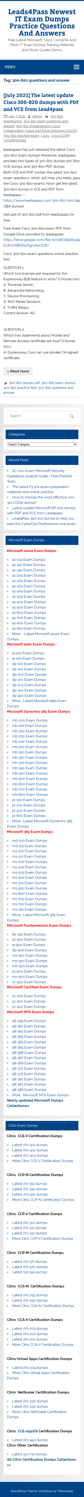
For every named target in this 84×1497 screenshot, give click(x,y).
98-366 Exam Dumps (29, 1053)
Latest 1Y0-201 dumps (29, 1339)
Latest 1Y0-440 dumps (30, 1440)
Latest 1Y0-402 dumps (30, 1150)
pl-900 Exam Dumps (29, 971)
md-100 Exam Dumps (29, 841)
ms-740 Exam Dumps (29, 909)
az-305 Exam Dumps (28, 597)
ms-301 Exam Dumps (29, 883)
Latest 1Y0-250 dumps (30, 1300)
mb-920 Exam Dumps (30, 966)
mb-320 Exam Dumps (29, 757)
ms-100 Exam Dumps (29, 851)
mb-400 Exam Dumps (30, 773)
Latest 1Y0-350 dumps (30, 1194)
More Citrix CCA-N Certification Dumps (43, 1306)
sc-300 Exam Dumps (29, 1001)
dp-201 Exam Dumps (29, 680)
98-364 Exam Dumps (29, 1042)
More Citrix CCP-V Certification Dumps (42, 1238)
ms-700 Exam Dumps (29, 899)
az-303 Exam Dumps (28, 586)
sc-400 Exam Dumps (29, 1007)
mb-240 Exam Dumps (29, 741)
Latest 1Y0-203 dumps (30, 1329)
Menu (10, 67)
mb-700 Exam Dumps (29, 789)
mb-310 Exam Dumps (29, 752)
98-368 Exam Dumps (29, 1063)
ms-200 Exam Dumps (29, 862)
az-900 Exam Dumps (29, 939)
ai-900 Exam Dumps (28, 945)
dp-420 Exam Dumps (29, 696)
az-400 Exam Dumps (29, 602)
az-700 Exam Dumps (29, 618)
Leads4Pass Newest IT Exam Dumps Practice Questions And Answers (42, 22)
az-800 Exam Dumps (29, 623)
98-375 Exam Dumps (29, 1074)
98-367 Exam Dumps (29, 1058)
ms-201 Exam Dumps (29, 867)
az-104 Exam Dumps (28, 560)
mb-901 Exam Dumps (29, 955)
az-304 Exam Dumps (28, 591)
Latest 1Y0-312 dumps (29, 1233)
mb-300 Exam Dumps (29, 747)
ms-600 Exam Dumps (29, 894)
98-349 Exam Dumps (29, 1021)
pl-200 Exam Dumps (28, 805)
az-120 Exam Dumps (28, 565)
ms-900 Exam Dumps (29, 977)
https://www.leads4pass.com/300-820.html (39, 200)
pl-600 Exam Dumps (29, 816)
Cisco (45, 135)
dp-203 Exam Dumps (29, 685)
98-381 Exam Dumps (29, 1079)
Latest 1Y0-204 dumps (30, 1368)
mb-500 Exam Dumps (30, 779)
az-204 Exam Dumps (29, 575)
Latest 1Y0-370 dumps (30, 1267)
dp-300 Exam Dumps (29, 690)
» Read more (18, 371)
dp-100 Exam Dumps (29, 669)
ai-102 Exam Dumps (28, 658)
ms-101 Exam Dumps (29, 856)
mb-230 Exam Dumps (29, 736)
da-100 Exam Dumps (29, 664)
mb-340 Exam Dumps (29, 768)
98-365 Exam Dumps (29, 1047)
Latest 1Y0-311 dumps (29, 1228)
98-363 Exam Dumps (29, 1037)
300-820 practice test (20, 388)
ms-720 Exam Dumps (29, 904)
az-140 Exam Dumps (28, 570)
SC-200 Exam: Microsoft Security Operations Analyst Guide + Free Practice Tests (39, 476)
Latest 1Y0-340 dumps (30, 1189)
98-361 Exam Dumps (29, 1026)
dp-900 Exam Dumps (29, 950)
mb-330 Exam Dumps (29, 763)
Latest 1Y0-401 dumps (29, 1145)
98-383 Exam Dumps (29, 1084)
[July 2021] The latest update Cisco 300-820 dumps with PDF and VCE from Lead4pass (41, 102)
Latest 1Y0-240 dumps (30, 1406)
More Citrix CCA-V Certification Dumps (42, 1345)
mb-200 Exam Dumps (30, 720)
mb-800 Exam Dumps (30, 794)
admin (37, 116)
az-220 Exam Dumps (29, 581)
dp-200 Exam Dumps (29, 674)
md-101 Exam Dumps (29, 846)
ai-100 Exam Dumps (28, 653)
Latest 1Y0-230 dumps (30, 1401)
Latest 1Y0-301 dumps (29, 1223)
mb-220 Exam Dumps (29, 731)
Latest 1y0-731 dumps (29, 1454)
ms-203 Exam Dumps (29, 872)
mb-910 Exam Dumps (29, 961)
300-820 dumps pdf (24, 383)
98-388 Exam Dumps (29, 1090)
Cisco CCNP (60, 135)
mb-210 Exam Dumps (29, 726)
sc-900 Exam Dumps (29, 982)
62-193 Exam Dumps (29, 934)
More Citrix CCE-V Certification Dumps (42, 1161)
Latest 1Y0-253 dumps (30, 1295)
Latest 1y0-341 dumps (29, 1272)
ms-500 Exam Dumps (29, 888)
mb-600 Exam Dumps (30, 784)
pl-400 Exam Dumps (28, 811)
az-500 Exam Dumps (29, 607)
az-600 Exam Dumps (29, 613)
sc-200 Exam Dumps (29, 996)
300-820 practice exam (21, 135)
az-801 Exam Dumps (28, 628)
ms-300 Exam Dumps (29, 877)
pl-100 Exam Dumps (28, 800)
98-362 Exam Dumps (29, 1031)
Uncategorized (15, 140)
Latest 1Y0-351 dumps (29, 1184)
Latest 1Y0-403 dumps (30, 1155)
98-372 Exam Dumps (29, 1068)
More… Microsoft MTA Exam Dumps (40, 1095)
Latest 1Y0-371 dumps (29, 1262)
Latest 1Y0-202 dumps (30, 1334)
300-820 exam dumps (58, 383)
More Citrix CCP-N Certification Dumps (43, 1200)
